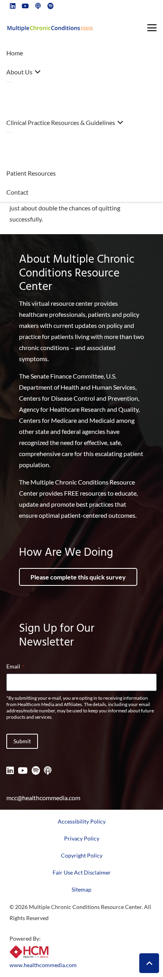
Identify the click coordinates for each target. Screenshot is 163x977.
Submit (22, 741)
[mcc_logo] (50, 28)
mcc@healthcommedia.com (43, 797)
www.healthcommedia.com (43, 965)
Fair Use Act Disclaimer (82, 872)
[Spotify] (36, 770)
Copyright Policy (81, 855)
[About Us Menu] (8, 81)
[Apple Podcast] (47, 770)
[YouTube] (23, 770)
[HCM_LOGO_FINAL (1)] (29, 951)
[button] (152, 27)
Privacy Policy (81, 838)
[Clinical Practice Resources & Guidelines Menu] (8, 132)
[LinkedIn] (10, 770)
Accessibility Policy (82, 821)
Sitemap (81, 889)
